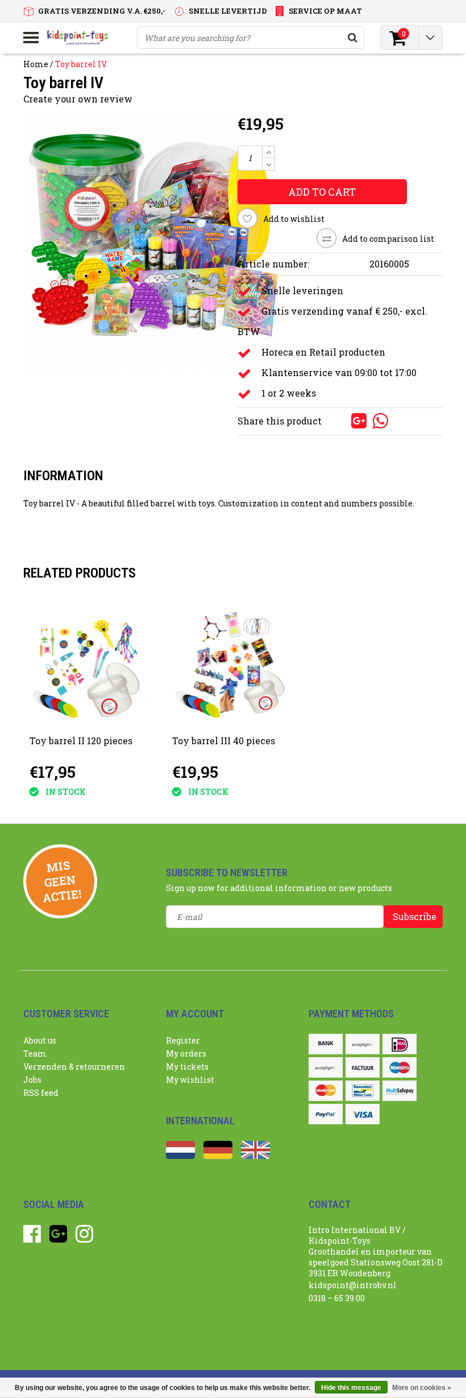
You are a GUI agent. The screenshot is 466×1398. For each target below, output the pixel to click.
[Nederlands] (180, 1155)
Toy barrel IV (81, 64)
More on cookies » (421, 1388)
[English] (255, 1155)
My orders (186, 1053)
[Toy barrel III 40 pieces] (232, 665)
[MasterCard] (326, 1091)
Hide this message (351, 1388)
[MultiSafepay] (399, 1091)
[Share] (340, 420)
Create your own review (77, 99)
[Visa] (363, 1114)
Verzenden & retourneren (74, 1066)
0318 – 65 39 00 (337, 1298)
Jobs (32, 1079)
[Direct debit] (363, 1044)
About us (39, 1040)
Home (35, 64)
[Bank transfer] (326, 1044)
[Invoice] (363, 1067)
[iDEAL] (399, 1044)
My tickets (187, 1066)
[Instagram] (84, 1237)
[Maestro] (399, 1067)
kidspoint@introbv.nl (353, 1285)
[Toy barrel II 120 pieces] (89, 665)
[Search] (352, 37)
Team (35, 1053)
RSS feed (41, 1092)
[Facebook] (32, 1237)
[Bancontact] (363, 1091)
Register (183, 1040)
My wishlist (190, 1079)
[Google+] (58, 1237)
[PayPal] (326, 1114)
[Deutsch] (217, 1155)
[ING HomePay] (326, 1067)
